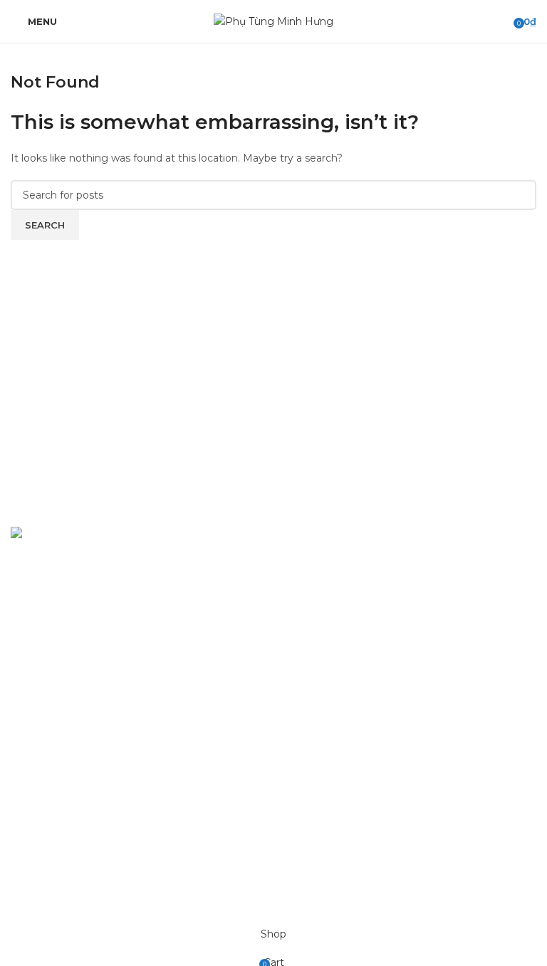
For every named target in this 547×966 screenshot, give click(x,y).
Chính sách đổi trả (55, 729)
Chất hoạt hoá (316, 612)
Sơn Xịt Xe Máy (318, 563)
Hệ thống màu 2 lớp (330, 587)
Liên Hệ (30, 852)
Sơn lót (298, 637)
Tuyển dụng (40, 803)
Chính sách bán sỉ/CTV (65, 778)
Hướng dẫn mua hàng (66, 753)
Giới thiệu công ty (54, 827)
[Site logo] (273, 20)
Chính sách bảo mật (60, 704)
